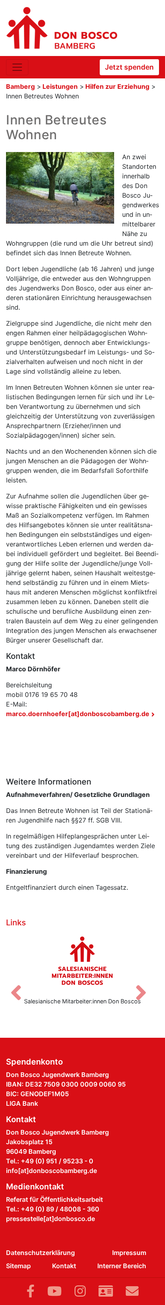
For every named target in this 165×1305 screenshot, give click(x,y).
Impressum (129, 1253)
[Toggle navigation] (17, 67)
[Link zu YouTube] (54, 1291)
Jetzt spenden (129, 67)
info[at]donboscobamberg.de (51, 1171)
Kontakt (64, 1266)
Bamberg (20, 86)
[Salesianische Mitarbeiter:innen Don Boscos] (82, 961)
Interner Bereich (121, 1266)
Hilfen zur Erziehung (117, 86)
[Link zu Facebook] (30, 1291)
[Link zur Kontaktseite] (106, 1291)
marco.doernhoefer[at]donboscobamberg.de (77, 714)
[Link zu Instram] (80, 1291)
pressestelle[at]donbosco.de (50, 1219)
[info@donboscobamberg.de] (132, 1291)
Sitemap (18, 1266)
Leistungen (60, 86)
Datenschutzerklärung (40, 1253)
